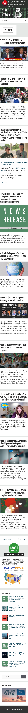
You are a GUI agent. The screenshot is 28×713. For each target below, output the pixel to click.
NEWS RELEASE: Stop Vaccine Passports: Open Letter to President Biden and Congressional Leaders (11, 198)
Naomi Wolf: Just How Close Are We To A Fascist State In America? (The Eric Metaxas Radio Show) (13, 397)
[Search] (23, 676)
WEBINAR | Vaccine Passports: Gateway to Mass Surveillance (12, 299)
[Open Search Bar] (26, 20)
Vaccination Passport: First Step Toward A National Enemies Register (13, 348)
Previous (6, 539)
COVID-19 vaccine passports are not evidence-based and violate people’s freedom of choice (13, 493)
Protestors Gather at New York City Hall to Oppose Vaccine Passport (12, 81)
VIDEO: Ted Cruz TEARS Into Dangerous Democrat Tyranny (12, 41)
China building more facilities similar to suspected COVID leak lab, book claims (13, 256)
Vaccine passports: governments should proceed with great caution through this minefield (13, 444)
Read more (4, 182)
